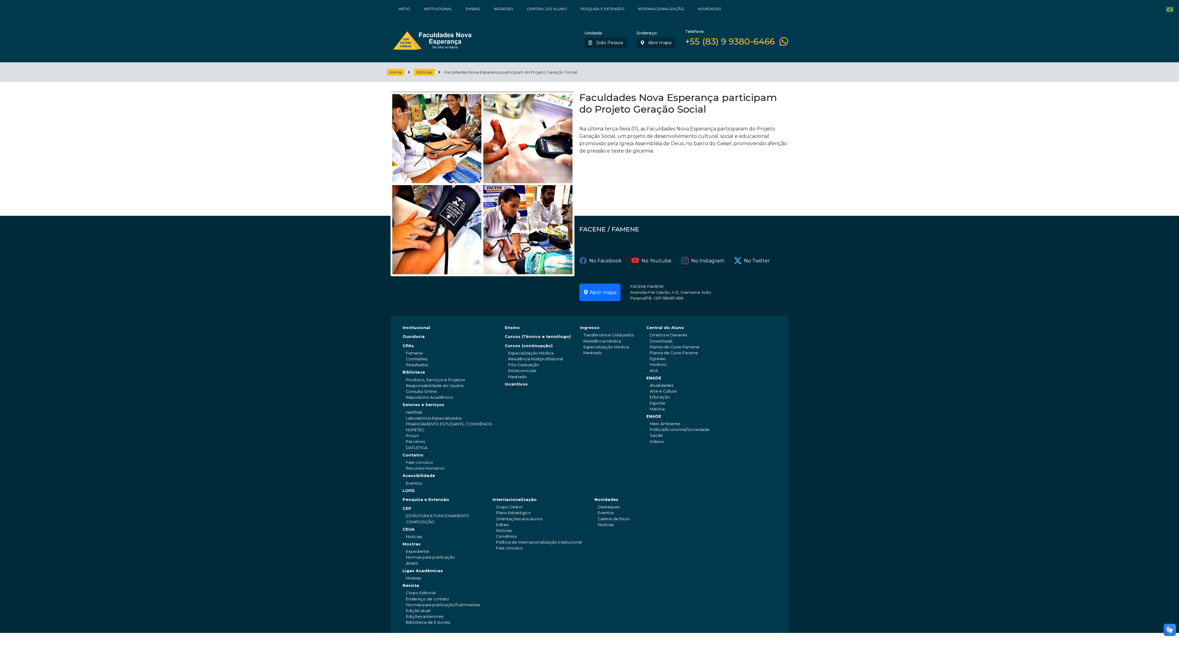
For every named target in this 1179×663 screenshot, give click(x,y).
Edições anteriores (424, 616)
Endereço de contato (427, 599)
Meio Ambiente (665, 423)
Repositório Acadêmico (429, 397)
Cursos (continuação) (529, 345)
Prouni (412, 435)
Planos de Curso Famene (674, 347)
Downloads (661, 341)
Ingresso (503, 8)
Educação (660, 397)
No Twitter (757, 261)
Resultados (417, 365)
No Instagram (707, 261)
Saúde (656, 435)
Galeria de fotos (613, 519)
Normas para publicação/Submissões (443, 605)
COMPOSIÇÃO (420, 522)
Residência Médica (602, 341)
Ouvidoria (414, 336)
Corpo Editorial (421, 593)
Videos (656, 441)
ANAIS (412, 563)
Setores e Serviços (423, 404)
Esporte (657, 403)
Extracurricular (522, 370)
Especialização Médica (531, 353)
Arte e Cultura (663, 391)
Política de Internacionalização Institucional (539, 542)
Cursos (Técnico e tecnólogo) (538, 336)
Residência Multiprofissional (535, 359)
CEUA (408, 529)
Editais (502, 524)
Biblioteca (414, 372)
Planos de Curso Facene (674, 353)
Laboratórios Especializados (433, 418)
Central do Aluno (547, 8)
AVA (654, 370)
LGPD (409, 490)
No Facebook (605, 261)
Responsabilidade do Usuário (435, 385)
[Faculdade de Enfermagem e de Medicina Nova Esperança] (432, 39)
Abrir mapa (659, 42)
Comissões (416, 359)
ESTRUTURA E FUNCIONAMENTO (437, 516)
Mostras (412, 544)
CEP (407, 508)
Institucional (438, 8)
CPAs (408, 345)
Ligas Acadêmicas (423, 570)
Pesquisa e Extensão (602, 8)
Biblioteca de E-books (428, 622)
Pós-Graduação (523, 365)
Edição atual (418, 610)
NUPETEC (415, 430)
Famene (414, 353)
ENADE (653, 378)
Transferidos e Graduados (608, 335)
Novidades (709, 8)
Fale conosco (419, 462)
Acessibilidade (419, 475)
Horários (658, 364)
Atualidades (661, 385)
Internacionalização (661, 8)
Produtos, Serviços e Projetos (435, 380)
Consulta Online (421, 391)
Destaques (609, 507)
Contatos (413, 455)
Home (395, 72)
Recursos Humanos (425, 468)
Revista (411, 585)
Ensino (473, 8)
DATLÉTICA (416, 447)
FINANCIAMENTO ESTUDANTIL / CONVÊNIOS (449, 424)
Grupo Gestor (509, 507)
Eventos (414, 483)
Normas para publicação (430, 557)
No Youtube (656, 261)
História (657, 409)
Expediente (417, 551)
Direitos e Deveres (668, 335)
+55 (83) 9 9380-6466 (730, 42)
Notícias (424, 72)
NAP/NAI (414, 412)
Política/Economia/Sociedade (680, 429)
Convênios (506, 536)
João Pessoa (609, 42)
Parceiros (415, 441)
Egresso (658, 358)
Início (404, 8)
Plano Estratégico (513, 512)
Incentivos (516, 384)
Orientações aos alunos (519, 519)
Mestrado (517, 376)
